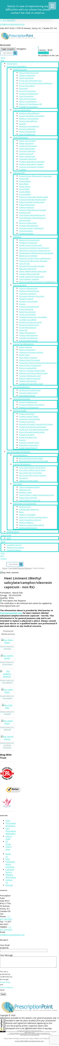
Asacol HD (23, 330)
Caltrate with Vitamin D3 (29, 509)
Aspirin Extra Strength (28, 497)
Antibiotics (17, 236)
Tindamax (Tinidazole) (28, 242)
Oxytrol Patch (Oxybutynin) (30, 365)
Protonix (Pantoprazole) (29, 306)
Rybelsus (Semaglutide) (29, 118)
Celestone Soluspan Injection (31, 352)
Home (3, 58)
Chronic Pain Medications (23, 344)
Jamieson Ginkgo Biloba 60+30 (31, 525)
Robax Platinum (25, 347)
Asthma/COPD (19, 172)
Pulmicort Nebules (26, 207)
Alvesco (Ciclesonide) (27, 223)
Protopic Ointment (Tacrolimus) (31, 404)
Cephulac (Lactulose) (27, 293)
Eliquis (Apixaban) (26, 143)
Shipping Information (15, 547)
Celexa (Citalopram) (27, 75)
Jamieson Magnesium (28, 527)
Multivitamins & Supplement (24, 503)
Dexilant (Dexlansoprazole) (30, 322)
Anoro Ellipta (24, 189)
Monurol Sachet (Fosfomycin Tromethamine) (37, 282)
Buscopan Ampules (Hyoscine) (31, 296)
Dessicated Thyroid (27, 395)
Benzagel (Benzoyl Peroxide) (31, 458)
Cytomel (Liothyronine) (28, 393)
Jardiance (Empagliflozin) (29, 113)
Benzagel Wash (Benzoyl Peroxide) (33, 461)
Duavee (22, 440)
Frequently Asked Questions (10, 864)
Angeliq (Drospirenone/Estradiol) (32, 427)
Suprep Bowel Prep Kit (28, 340)
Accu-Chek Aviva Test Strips (30, 473)
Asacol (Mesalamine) (27, 327)
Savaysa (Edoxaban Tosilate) (31, 164)
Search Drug (12, 63)
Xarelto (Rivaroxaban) (28, 146)
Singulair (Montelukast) (28, 225)
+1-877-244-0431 (7, 20)
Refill (9, 538)
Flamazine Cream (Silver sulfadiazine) (34, 258)
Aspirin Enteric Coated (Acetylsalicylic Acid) (36, 495)
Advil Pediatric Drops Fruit (29, 500)
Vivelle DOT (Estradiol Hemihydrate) (33, 429)
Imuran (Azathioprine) (28, 402)
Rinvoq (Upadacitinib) (28, 368)
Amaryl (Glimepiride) (27, 131)
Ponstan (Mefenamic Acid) (30, 376)
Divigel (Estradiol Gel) (27, 437)
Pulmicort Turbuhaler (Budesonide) (33, 197)
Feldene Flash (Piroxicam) (29, 360)
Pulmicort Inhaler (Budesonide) (32, 202)
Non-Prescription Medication (18, 452)
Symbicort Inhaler (26, 233)
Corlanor (22, 169)
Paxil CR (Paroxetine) (27, 99)
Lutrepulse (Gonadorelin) (29, 419)
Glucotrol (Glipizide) (27, 129)
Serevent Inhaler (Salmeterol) (31, 228)
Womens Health (19, 410)
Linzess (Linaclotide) (27, 314)
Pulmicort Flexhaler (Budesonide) (32, 199)
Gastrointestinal (19, 285)
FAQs (3, 553)
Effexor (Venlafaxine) (28, 101)
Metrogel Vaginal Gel (27, 268)
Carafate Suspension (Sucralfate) (33, 317)
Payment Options (14, 550)
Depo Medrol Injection (28, 357)
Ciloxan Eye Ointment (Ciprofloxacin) (34, 248)
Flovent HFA (24, 178)
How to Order (6, 535)
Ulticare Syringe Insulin (28, 480)
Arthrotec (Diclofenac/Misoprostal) (33, 373)
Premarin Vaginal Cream (29, 442)
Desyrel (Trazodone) (27, 91)
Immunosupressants (21, 399)
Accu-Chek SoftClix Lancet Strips (32, 470)
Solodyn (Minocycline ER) (29, 274)
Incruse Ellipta (25, 194)
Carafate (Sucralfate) (27, 319)
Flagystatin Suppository (29, 445)
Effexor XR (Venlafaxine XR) (30, 104)
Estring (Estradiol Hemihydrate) (32, 432)
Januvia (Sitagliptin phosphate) (31, 116)
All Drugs (8, 842)
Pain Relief (17, 484)
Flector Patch (24, 355)
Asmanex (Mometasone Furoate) (32, 210)
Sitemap (9, 885)
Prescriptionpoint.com (11, 613)
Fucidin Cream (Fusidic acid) (30, 245)
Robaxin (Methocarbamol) (29, 378)
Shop (3, 60)
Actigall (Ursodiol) (26, 299)
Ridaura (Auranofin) (27, 349)
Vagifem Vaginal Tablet (28, 416)
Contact (4, 558)
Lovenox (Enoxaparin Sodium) (31, 167)
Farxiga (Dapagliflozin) (28, 121)
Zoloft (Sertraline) (26, 78)
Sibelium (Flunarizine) (28, 381)
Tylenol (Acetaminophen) (29, 487)
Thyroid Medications (21, 387)
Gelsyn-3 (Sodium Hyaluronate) (32, 370)
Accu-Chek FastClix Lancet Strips (32, 467)
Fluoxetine (23, 88)
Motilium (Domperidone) (29, 291)
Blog (2, 556)
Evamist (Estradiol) (26, 434)
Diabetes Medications (22, 110)
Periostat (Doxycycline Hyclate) (31, 266)
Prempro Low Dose (27, 421)
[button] (2, 1025)
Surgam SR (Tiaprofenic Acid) (31, 383)
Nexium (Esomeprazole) (29, 325)
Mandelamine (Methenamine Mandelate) (36, 253)
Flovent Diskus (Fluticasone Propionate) (35, 176)
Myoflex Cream (25, 492)
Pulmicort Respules (27, 204)
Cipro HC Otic (24, 263)
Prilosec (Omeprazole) (28, 288)
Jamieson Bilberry (26, 522)
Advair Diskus (24, 186)
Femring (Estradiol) (26, 414)
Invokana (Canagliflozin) (29, 126)
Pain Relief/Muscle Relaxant (20, 568)
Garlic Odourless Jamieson (30, 520)
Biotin (21, 512)
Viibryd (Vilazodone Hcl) (29, 73)
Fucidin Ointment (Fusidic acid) (31, 276)
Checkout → (43, 52)
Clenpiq (22, 304)
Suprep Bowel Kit (26, 309)
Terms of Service (6, 987)
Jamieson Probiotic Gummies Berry (33, 517)
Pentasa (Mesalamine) (28, 335)
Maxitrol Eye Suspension (29, 240)
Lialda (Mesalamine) (27, 332)
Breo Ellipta (23, 184)
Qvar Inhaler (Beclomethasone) (32, 215)
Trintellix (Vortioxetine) (28, 106)
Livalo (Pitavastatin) (27, 148)
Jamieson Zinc (25, 507)
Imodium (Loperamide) (28, 301)
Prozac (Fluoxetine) (27, 86)
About (3, 541)
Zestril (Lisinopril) (26, 154)
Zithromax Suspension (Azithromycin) (34, 250)
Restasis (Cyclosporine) (28, 407)
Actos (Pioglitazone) (27, 134)
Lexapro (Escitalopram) (28, 93)
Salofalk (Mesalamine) (28, 338)
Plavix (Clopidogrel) (27, 156)
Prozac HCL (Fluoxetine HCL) (30, 80)
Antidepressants (20, 69)
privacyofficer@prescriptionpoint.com (29, 1041)
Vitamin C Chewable (27, 514)
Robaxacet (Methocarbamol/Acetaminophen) (37, 363)
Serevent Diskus (26, 231)
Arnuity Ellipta (24, 191)
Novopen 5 (23, 478)
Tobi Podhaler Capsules (29, 279)
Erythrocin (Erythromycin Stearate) (33, 261)
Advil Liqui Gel (25, 490)
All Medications (13, 531)
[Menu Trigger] (52, 6)
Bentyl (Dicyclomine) (27, 312)
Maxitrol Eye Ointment (28, 255)
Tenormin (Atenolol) (27, 151)
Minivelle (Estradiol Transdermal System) (36, 424)
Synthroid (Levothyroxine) (29, 390)
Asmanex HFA (24, 212)
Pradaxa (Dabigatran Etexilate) (31, 161)
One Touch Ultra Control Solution (32, 475)
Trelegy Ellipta (25, 181)
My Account (5, 45)
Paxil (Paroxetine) (26, 96)
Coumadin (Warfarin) (27, 159)
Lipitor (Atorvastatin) (27, 141)
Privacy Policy (5, 982)
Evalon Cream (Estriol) (28, 448)
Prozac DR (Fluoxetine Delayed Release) (35, 83)
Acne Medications (20, 455)
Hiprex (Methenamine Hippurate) (32, 271)
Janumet (22, 123)
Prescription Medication (16, 66)
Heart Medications (20, 137)
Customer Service (14, 545)
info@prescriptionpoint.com (12, 24)
